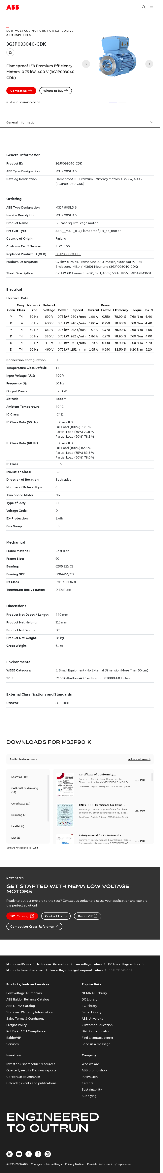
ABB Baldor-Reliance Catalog (27, 999)
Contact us (18, 91)
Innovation (90, 1077)
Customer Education (97, 1025)
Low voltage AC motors (24, 993)
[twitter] (28, 1154)
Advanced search (139, 759)
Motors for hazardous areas (24, 970)
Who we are (90, 1064)
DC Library (89, 999)
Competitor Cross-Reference (32, 926)
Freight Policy (16, 1025)
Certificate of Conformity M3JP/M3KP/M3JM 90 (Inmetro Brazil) (104, 776)
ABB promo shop (94, 1070)
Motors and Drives (18, 964)
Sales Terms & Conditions (25, 1018)
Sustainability (92, 1089)
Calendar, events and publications (31, 1083)
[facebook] (38, 1154)
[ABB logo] (12, 7)
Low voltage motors (88, 964)
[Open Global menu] (152, 7)
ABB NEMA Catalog (20, 1006)
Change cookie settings (46, 1164)
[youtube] (19, 1154)
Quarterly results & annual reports (31, 1070)
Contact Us (53, 916)
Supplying (89, 1096)
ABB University (92, 1018)
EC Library (89, 1006)
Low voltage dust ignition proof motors (76, 970)
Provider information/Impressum (109, 1164)
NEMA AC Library (94, 993)
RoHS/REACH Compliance (26, 1031)
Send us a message (96, 1044)
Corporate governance (23, 1077)
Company (89, 1055)
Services (12, 1044)
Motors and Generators (52, 964)
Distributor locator (96, 1031)
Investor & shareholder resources (30, 1064)
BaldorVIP (85, 916)
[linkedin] (9, 1154)
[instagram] (48, 1154)
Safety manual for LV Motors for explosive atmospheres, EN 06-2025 (102, 837)
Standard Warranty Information (29, 1012)
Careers (87, 1083)
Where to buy (53, 91)
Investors (13, 1055)
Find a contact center (97, 1038)
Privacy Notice (74, 1164)
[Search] (144, 7)
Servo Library (91, 1012)
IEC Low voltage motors (124, 964)
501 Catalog (19, 916)
